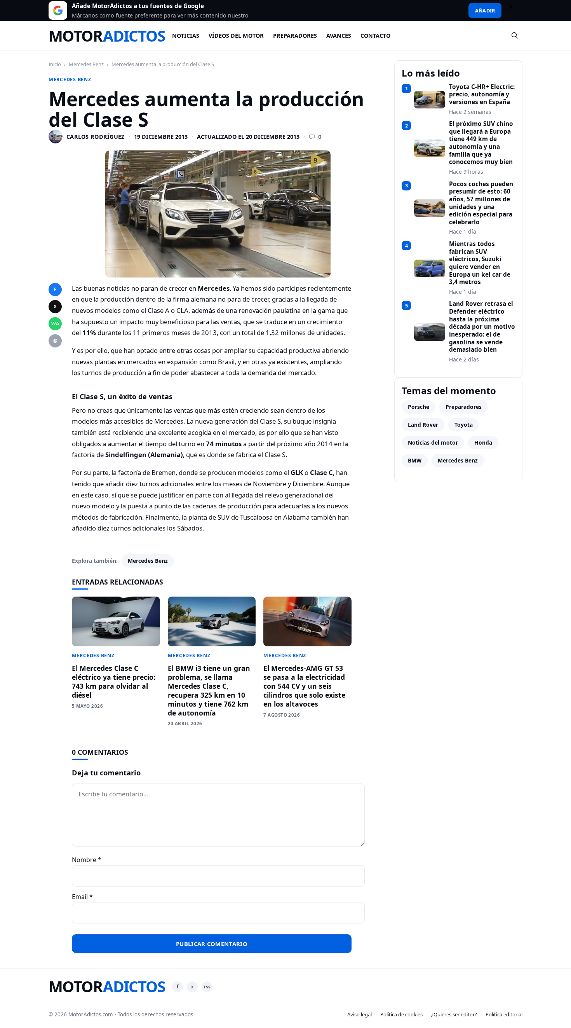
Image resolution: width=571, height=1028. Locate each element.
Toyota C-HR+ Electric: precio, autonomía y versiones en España (482, 94)
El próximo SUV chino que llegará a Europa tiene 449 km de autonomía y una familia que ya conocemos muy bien (481, 143)
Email (82, 896)
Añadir (485, 10)
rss (207, 987)
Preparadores (295, 35)
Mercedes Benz (86, 64)
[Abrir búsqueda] (515, 35)
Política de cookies (401, 1014)
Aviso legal (359, 1014)
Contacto (375, 35)
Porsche (418, 406)
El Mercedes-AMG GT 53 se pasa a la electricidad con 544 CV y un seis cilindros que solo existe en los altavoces (304, 685)
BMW (414, 460)
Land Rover (423, 424)
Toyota (463, 424)
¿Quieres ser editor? (454, 1014)
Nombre (86, 859)
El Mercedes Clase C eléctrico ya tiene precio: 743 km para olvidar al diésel (113, 681)
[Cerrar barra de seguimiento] (514, 10)
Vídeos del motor (236, 35)
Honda (483, 442)
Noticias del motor (433, 442)
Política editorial (504, 1014)
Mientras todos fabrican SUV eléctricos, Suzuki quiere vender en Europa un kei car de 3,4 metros (479, 263)
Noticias (185, 35)
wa (55, 323)
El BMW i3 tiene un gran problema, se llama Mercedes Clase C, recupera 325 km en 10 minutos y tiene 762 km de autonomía (209, 690)
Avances (338, 35)
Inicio (55, 64)
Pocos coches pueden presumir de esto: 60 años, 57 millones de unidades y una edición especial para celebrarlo (481, 203)
